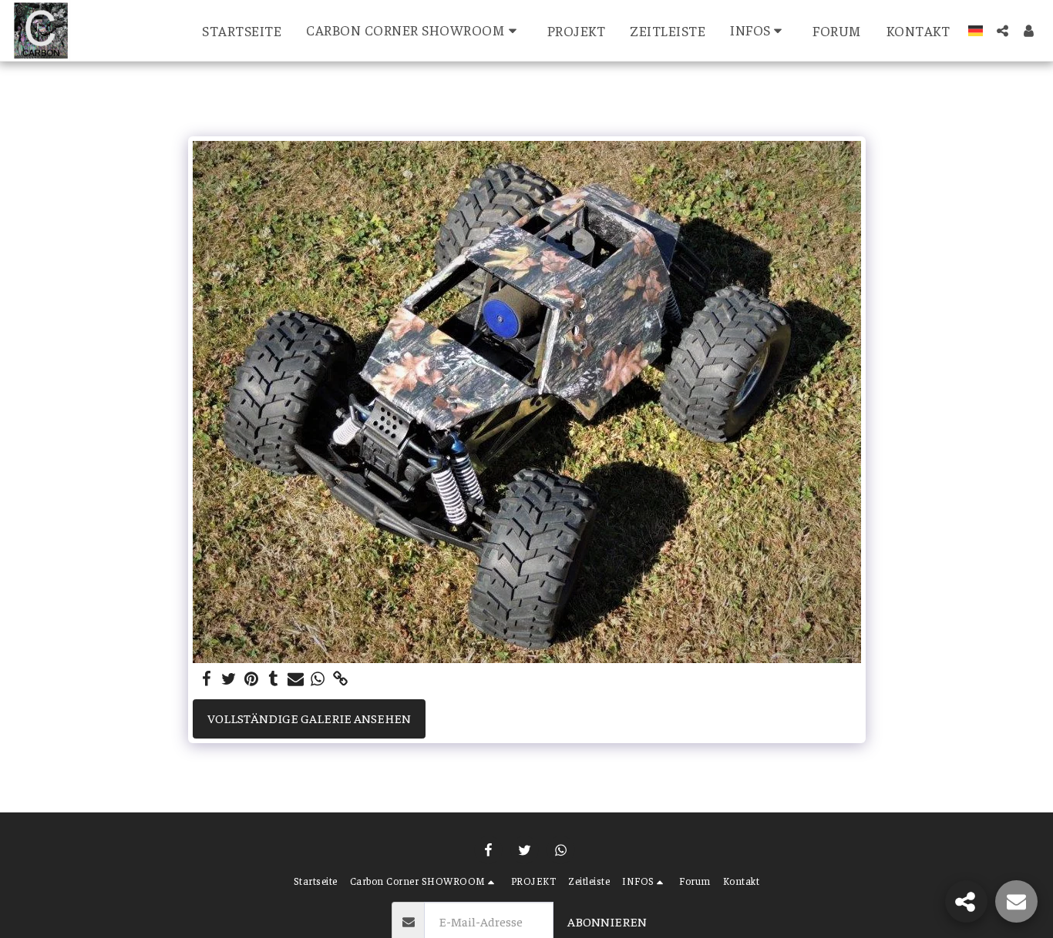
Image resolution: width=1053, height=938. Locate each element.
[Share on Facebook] (207, 679)
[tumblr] (273, 679)
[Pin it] (252, 679)
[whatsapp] (318, 679)
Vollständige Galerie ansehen (309, 718)
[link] (340, 679)
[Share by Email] (296, 679)
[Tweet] (229, 679)
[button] (414, 30)
